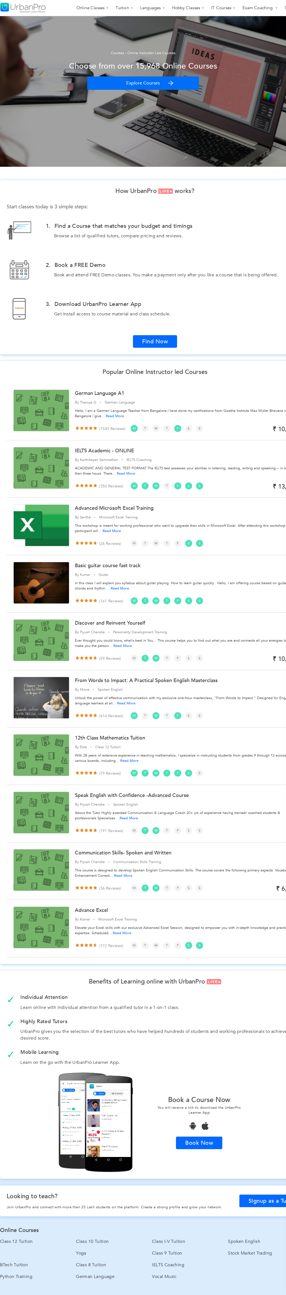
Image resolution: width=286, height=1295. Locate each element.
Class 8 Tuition (91, 1265)
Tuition (122, 8)
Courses (117, 52)
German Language (95, 1277)
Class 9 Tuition (167, 1253)
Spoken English (244, 1241)
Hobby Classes (186, 8)
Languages (150, 8)
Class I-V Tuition (168, 1241)
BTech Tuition (14, 1265)
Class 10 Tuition (92, 1241)
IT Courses (221, 8)
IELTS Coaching (168, 1265)
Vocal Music (164, 1277)
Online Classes (91, 8)
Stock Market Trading (250, 1253)
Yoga (81, 1253)
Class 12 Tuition (16, 1241)
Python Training (16, 1277)
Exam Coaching (258, 8)
